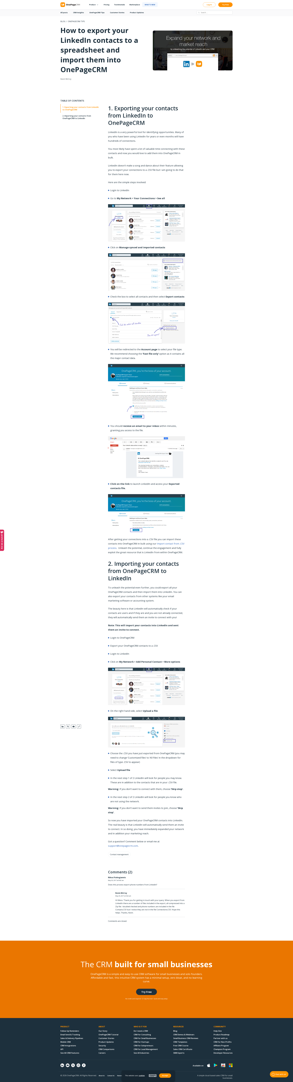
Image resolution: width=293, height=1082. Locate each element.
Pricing (106, 5)
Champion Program (222, 1049)
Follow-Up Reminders (69, 1031)
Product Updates (137, 12)
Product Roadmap (221, 1034)
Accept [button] (165, 1075)
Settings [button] (152, 1075)
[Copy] (79, 726)
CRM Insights (78, 12)
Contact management (119, 854)
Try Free (225, 5)
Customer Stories (117, 12)
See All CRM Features (69, 1053)
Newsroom (121, 1076)
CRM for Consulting (142, 1034)
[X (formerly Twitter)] (73, 1067)
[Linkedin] (62, 1066)
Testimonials (119, 5)
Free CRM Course (180, 1045)
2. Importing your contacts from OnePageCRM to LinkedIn (76, 117)
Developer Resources (223, 1053)
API (61, 1049)
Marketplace (134, 5)
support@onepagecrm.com (123, 845)
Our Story (103, 1031)
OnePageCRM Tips (96, 12)
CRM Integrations (68, 1045)
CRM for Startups (141, 1042)
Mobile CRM (65, 1042)
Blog (62, 21)
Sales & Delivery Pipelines (71, 1038)
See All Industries (141, 1053)
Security (102, 1045)
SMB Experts (178, 1053)
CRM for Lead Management (146, 1049)
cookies (142, 1075)
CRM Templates (180, 1042)
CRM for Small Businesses (145, 1038)
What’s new (150, 5)
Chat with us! (280, 1074)
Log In (209, 5)
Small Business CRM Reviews (185, 1038)
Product (92, 5)
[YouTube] (67, 1066)
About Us (102, 1076)
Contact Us (110, 1076)
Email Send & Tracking (70, 1034)
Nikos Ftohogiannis (117, 877)
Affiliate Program (221, 1045)
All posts (64, 12)
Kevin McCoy (65, 79)
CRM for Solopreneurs (143, 1045)
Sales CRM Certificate (182, 1049)
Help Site (218, 1031)
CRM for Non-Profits (223, 1042)
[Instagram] (78, 1066)
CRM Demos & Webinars (183, 1034)
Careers (102, 1053)
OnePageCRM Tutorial (108, 1034)
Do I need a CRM (141, 1031)
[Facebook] (84, 1066)
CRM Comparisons (106, 1049)
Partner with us (221, 1038)
